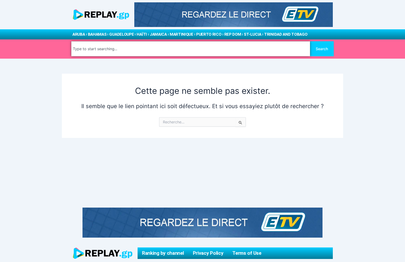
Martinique (181, 34)
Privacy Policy (208, 253)
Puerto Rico (208, 34)
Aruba (78, 34)
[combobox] (190, 48)
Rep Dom (232, 34)
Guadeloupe (121, 34)
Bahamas (97, 34)
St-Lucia (252, 34)
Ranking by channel (163, 253)
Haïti (142, 34)
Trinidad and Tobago (285, 34)
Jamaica (158, 34)
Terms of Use (246, 253)
